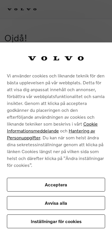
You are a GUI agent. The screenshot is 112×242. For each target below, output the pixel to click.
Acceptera (56, 184)
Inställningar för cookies (56, 221)
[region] (56, 142)
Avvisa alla (56, 203)
